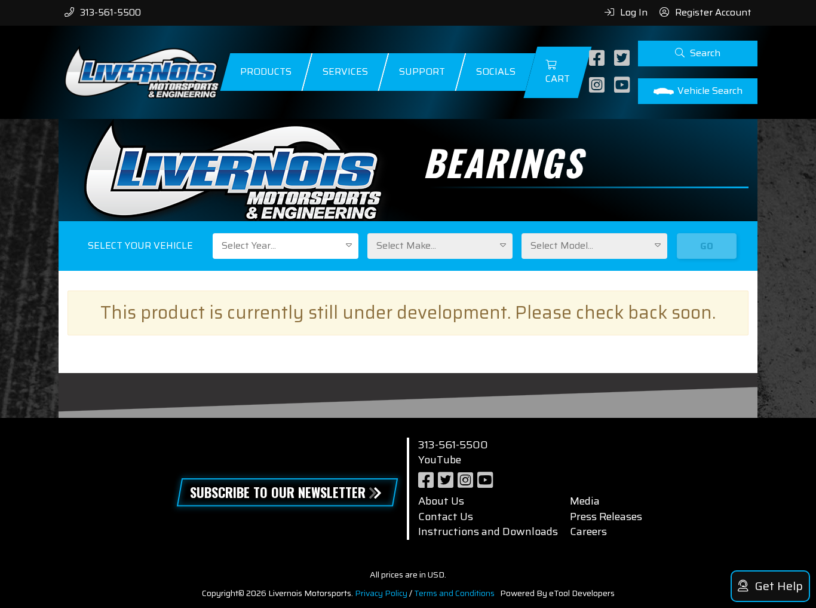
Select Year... (249, 245)
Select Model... (561, 245)
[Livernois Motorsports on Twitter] (623, 58)
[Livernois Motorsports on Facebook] (598, 58)
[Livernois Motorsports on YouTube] (623, 85)
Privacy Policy (381, 593)
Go (706, 246)
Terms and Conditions (454, 593)
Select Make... (406, 245)
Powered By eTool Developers (557, 593)
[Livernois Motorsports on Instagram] (598, 85)
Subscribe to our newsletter (278, 492)
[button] (697, 53)
